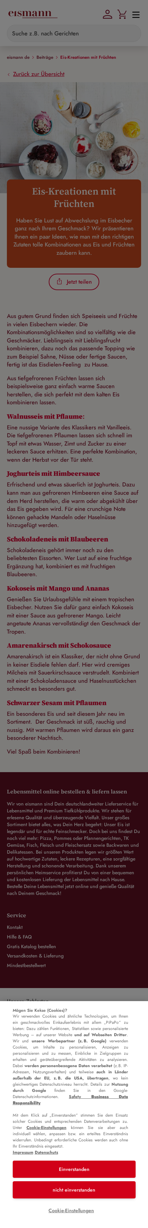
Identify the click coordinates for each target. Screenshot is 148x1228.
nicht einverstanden (74, 1189)
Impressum (23, 1152)
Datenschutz (46, 1152)
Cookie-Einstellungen (46, 1128)
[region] (74, 1114)
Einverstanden (74, 1169)
